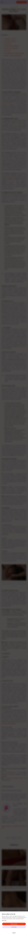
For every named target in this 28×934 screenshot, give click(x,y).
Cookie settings (14, 926)
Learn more (4, 920)
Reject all (14, 932)
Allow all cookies (14, 924)
